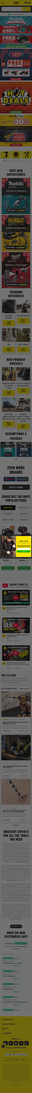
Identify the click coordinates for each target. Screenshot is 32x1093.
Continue (23, 551)
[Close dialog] (30, 537)
